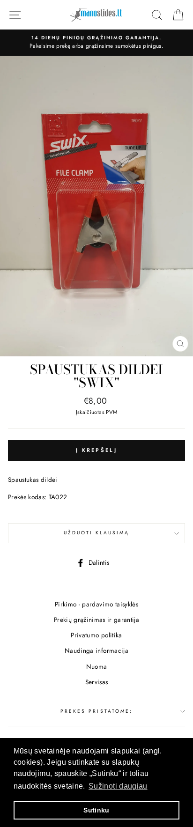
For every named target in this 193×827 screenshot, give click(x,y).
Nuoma (96, 666)
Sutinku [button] (96, 810)
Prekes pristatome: (96, 711)
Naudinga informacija (96, 650)
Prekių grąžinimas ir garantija (96, 619)
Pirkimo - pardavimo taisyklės (96, 604)
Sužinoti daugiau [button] (118, 786)
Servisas (96, 682)
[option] (96, 42)
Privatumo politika (96, 635)
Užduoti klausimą (97, 532)
